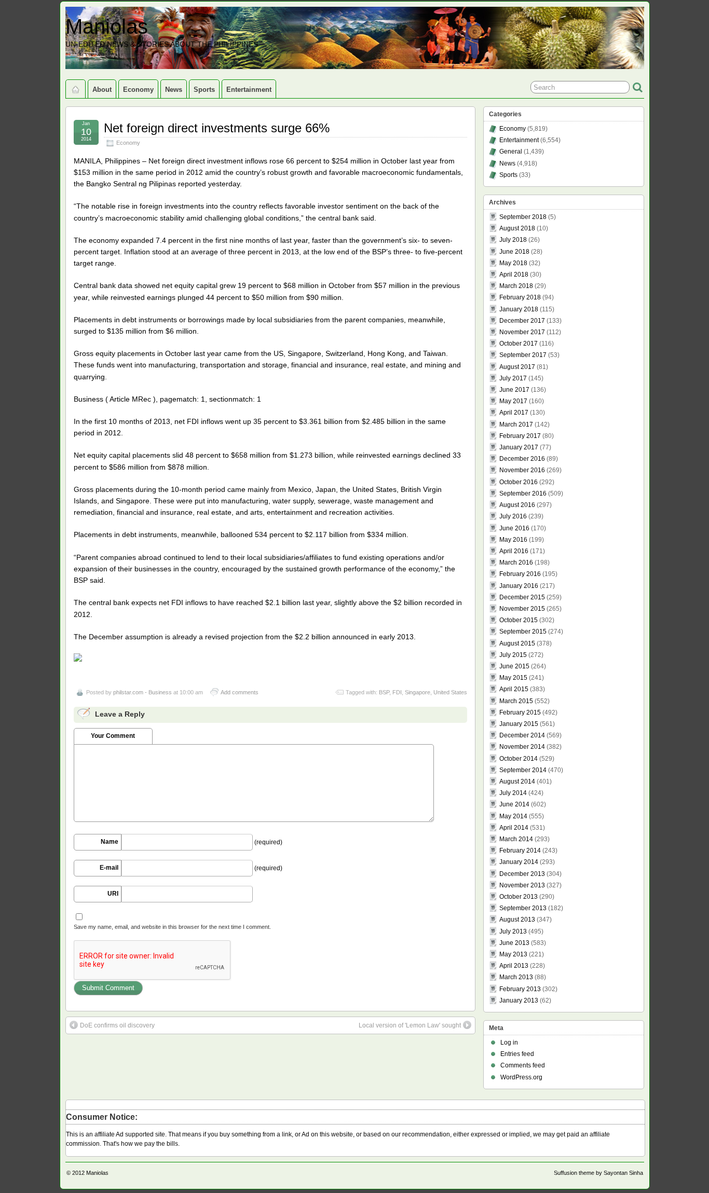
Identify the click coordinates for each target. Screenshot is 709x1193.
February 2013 (520, 989)
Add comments (239, 692)
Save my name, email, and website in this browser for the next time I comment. (172, 927)
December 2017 (522, 320)
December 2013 (522, 873)
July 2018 (513, 239)
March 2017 (516, 424)
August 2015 (517, 643)
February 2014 (520, 850)
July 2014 (513, 793)
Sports (204, 89)
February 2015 (520, 712)
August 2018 (517, 228)
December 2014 (522, 735)
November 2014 (522, 746)
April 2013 (513, 965)
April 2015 (513, 689)
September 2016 (523, 493)
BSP (384, 692)
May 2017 (513, 401)
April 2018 (513, 274)
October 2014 (518, 758)
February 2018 (520, 297)
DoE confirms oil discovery (117, 1025)
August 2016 (517, 505)
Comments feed (522, 1065)
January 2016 (518, 585)
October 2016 (518, 482)
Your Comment (113, 735)
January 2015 (518, 724)
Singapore (417, 692)
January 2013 (518, 1000)
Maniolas (106, 26)
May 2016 (513, 539)
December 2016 (522, 458)
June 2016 (514, 528)
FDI (397, 692)
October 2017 (518, 343)
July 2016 (513, 516)
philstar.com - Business (142, 692)
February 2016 (520, 574)
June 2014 (514, 804)
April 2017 (513, 412)
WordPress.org (521, 1077)
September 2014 (523, 770)
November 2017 (522, 332)
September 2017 (523, 355)
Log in (509, 1042)
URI (112, 893)
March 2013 (516, 977)
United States (450, 692)
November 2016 (522, 470)
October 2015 (518, 620)
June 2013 (514, 943)
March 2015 (516, 701)
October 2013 (518, 896)
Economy (138, 89)
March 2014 (516, 839)
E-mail (109, 867)
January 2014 (518, 862)
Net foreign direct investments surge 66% (217, 128)
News (173, 89)
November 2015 (522, 608)
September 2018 (523, 217)
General (510, 151)
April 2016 (513, 551)
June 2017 (514, 389)
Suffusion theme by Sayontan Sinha (598, 1173)
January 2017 (518, 447)
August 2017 (517, 367)
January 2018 (518, 309)
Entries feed (517, 1054)
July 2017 (513, 378)
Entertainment (248, 89)
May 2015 (513, 677)
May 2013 (513, 954)
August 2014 (517, 781)
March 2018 (516, 286)
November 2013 (522, 885)
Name (109, 841)
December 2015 (522, 597)
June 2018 (514, 251)
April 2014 (513, 827)
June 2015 (514, 666)
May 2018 (513, 263)
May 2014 (513, 816)
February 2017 (520, 436)
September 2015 (523, 631)
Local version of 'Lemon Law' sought (410, 1025)
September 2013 (523, 908)
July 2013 (513, 931)
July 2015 (513, 655)
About (102, 89)
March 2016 (516, 562)
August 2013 (517, 919)
